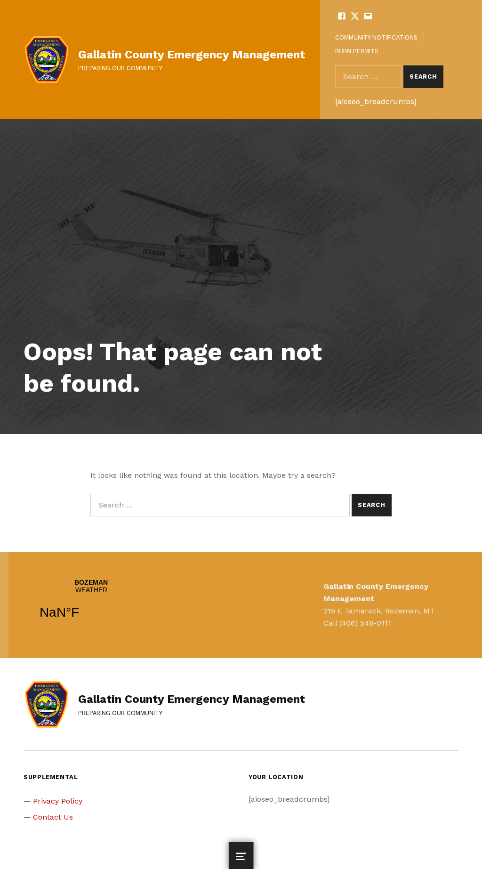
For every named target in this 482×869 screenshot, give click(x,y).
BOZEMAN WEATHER (91, 605)
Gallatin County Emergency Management (191, 54)
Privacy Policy (57, 801)
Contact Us (53, 817)
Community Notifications (376, 37)
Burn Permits (356, 51)
